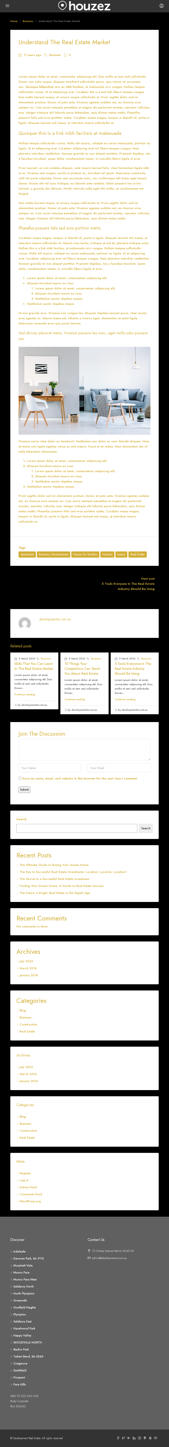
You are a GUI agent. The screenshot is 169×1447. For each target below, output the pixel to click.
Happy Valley (22, 1335)
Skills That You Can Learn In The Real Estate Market (33, 666)
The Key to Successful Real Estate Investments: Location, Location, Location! (73, 872)
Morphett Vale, (23, 1265)
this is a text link (101, 92)
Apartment (27, 554)
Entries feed (28, 1187)
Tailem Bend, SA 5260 (28, 1356)
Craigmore (20, 1363)
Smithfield (19, 1370)
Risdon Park (21, 1349)
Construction (28, 1024)
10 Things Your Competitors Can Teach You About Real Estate (82, 668)
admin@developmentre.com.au (109, 1258)
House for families (85, 554)
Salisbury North (23, 1286)
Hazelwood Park (24, 1328)
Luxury (121, 554)
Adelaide (19, 1251)
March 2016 (28, 968)
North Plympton (23, 1293)
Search (21, 819)
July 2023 (26, 961)
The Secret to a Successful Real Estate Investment (54, 879)
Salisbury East (22, 1321)
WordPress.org (30, 1201)
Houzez (107, 554)
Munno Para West (25, 1279)
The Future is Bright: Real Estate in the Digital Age (55, 893)
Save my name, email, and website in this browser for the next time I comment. (80, 778)
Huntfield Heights (24, 1307)
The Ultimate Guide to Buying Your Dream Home (54, 865)
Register (25, 1173)
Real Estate (137, 554)
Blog (23, 1010)
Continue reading (24, 694)
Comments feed (31, 1194)
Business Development (53, 554)
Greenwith (20, 1300)
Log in (24, 1180)
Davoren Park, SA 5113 (28, 1258)
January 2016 (29, 975)
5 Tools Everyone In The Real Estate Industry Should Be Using (133, 668)
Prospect (19, 1377)
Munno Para (21, 1272)
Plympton (19, 1314)
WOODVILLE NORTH (27, 1342)
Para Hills (19, 1384)
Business (28, 21)
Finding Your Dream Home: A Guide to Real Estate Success (61, 886)
